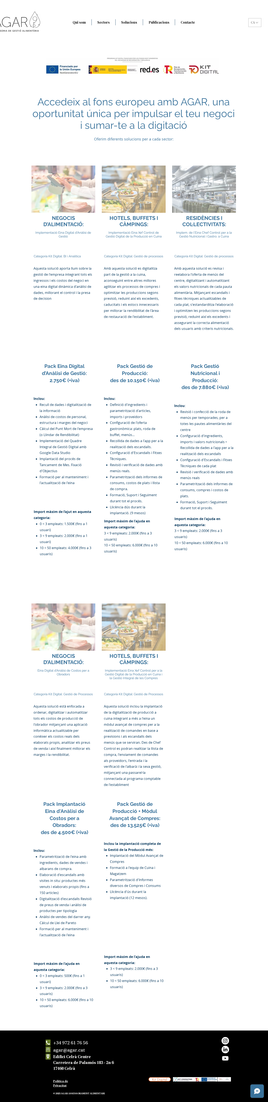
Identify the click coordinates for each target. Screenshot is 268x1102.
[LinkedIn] (225, 1049)
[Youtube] (225, 1058)
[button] (103, 22)
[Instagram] (225, 1041)
